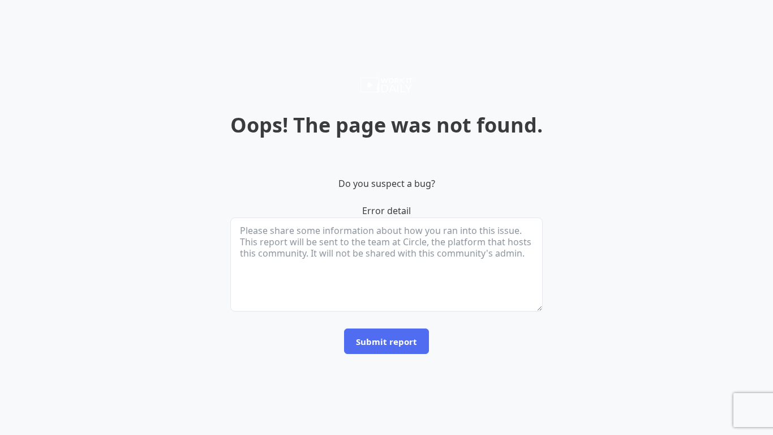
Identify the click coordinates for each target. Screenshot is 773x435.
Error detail (386, 210)
